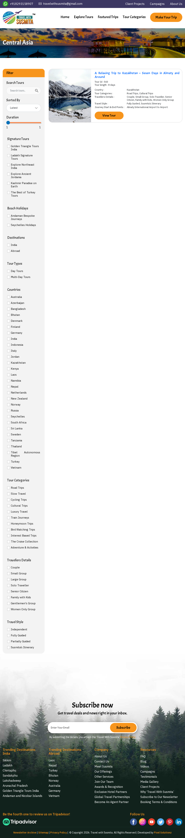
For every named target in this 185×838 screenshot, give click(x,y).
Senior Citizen (19, 591)
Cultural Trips (19, 505)
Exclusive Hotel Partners (110, 792)
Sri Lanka (16, 428)
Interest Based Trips (23, 535)
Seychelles (18, 416)
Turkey (15, 461)
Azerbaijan (17, 303)
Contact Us (101, 761)
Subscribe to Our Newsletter (159, 797)
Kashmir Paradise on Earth (23, 185)
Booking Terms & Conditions (158, 802)
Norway (15, 404)
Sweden (16, 434)
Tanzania (16, 440)
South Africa (18, 422)
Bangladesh (18, 309)
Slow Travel (18, 493)
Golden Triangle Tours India (25, 148)
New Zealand (19, 398)
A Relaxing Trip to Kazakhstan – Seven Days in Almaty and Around (137, 75)
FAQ (143, 756)
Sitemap (43, 832)
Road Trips (17, 487)
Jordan (15, 356)
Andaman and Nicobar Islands (22, 796)
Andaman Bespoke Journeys (23, 217)
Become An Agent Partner (111, 802)
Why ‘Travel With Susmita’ (157, 792)
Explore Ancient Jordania (21, 175)
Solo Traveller (20, 585)
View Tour (109, 115)
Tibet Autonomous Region (25, 454)
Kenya (15, 368)
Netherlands (19, 392)
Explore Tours (83, 17)
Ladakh (7, 765)
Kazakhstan (18, 362)
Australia (16, 297)
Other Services (103, 776)
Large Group (18, 579)
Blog (143, 761)
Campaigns (157, 4)
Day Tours (17, 271)
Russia (15, 410)
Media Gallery (149, 781)
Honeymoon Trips (22, 523)
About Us (176, 4)
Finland (15, 326)
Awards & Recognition (108, 787)
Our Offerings (103, 771)
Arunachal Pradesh (15, 785)
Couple (15, 567)
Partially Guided (20, 641)
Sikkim (7, 760)
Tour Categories (134, 17)
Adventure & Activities (24, 547)
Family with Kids (21, 597)
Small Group (19, 573)
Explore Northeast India (22, 166)
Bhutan (15, 315)
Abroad (15, 251)
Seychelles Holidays (23, 225)
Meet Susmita (103, 766)
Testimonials (148, 776)
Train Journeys (20, 517)
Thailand (16, 446)
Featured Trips (108, 17)
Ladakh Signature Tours (22, 157)
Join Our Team (103, 781)
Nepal (14, 386)
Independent (19, 629)
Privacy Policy (128, 737)
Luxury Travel (19, 511)
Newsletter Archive (24, 832)
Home (65, 17)
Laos (14, 374)
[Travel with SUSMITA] (19, 17)
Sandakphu (10, 775)
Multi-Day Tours (20, 277)
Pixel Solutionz (163, 832)
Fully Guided (18, 635)
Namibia (16, 380)
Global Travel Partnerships (112, 797)
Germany (16, 332)
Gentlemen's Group (23, 603)
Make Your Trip (166, 17)
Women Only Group (23, 609)
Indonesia (17, 344)
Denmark (17, 321)
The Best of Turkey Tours (23, 194)
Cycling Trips (19, 499)
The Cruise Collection (24, 541)
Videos (144, 766)
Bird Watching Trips (23, 529)
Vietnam (16, 467)
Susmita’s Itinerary (22, 647)
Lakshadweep (12, 780)
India (14, 245)
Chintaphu (9, 770)
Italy (14, 350)
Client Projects (135, 4)
